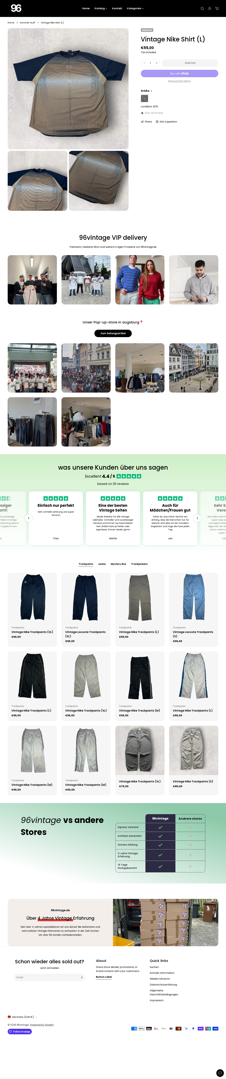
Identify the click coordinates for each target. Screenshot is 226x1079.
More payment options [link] (179, 81)
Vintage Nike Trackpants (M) (139, 710)
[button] (29, 518)
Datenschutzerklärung (163, 984)
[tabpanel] (113, 684)
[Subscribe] (82, 977)
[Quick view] (52, 579)
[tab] (86, 564)
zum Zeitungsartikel (113, 333)
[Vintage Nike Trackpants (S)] (193, 750)
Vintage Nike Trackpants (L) (139, 632)
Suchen (154, 967)
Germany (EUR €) (23, 1017)
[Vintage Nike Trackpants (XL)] (32, 597)
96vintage (23, 1025)
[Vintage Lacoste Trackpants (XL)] (86, 597)
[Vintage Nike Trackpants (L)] (140, 597)
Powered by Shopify (42, 1025)
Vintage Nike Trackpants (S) (193, 781)
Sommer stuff (27, 22)
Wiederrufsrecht (160, 979)
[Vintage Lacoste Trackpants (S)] (193, 597)
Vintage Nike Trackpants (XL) (32, 632)
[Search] (202, 8)
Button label (104, 977)
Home (11, 22)
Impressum (156, 1000)
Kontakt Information (162, 973)
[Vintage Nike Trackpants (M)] (140, 676)
